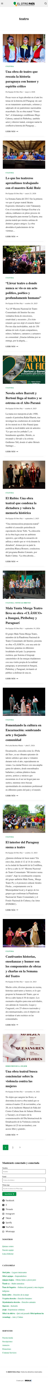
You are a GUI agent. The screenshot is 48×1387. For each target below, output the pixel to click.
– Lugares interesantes (14, 1272)
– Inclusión (10, 1306)
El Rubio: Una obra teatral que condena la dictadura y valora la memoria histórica (21, 505)
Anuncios (5, 1345)
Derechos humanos (18, 1298)
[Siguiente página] (20, 1147)
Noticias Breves (23, 603)
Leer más (12, 131)
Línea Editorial (8, 1253)
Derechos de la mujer (16, 1066)
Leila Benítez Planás (15, 745)
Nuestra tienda (7, 1338)
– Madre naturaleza (13, 1283)
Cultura (10, 66)
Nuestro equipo (8, 1250)
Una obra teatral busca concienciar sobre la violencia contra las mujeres (21, 1078)
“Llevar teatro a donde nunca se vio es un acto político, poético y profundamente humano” (23, 290)
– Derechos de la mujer (15, 1294)
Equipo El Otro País (15, 92)
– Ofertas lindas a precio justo (19, 1280)
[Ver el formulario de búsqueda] (45, 3)
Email (4, 1176)
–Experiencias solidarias (13, 1309)
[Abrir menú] (2, 3)
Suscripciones (7, 1341)
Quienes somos (8, 1246)
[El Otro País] (24, 4)
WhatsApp (5, 1185)
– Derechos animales (19, 1302)
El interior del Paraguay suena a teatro (22, 844)
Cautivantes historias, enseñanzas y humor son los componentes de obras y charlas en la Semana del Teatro (23, 966)
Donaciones (6, 1349)
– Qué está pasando (16, 1313)
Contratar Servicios (9, 1352)
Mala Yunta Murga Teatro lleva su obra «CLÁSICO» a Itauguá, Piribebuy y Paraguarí (24, 615)
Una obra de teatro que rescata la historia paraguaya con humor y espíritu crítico (22, 79)
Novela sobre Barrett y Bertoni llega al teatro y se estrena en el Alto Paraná (24, 398)
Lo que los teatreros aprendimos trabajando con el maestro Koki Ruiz (23, 183)
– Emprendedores (14, 1276)
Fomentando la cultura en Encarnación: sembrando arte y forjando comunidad (23, 732)
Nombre (5, 1168)
